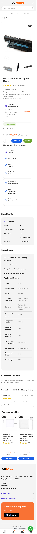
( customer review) (18, 85)
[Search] (32, 8)
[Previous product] (2, 18)
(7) (29, 443)
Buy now (27, 140)
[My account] (33, 3)
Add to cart (16, 140)
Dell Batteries (29, 14)
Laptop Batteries (18, 14)
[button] (5, 42)
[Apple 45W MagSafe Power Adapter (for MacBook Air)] (9, 423)
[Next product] (7, 18)
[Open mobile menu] (2, 3)
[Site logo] (18, 2)
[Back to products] (5, 18)
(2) (12, 443)
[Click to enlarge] (7, 58)
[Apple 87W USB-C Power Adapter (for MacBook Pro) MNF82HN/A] (26, 423)
